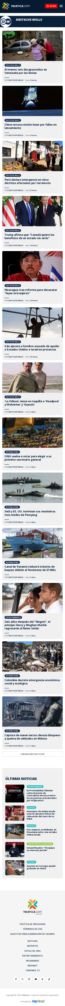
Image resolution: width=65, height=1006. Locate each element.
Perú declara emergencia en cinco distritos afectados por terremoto (32, 167)
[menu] (61, 6)
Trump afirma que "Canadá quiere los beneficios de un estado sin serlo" (32, 222)
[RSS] (42, 979)
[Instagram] (29, 979)
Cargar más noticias (33, 754)
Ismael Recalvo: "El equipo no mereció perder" (32, 849)
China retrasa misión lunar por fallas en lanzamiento (32, 112)
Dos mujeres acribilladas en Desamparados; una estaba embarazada (32, 831)
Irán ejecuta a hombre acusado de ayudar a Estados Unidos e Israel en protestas (32, 333)
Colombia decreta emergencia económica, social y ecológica (32, 667)
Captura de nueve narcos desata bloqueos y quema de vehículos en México (32, 722)
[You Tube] (35, 979)
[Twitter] (22, 979)
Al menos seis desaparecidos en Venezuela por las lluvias (32, 57)
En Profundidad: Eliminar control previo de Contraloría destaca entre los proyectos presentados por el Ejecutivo (32, 793)
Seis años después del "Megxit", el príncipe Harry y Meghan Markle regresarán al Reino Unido (32, 611)
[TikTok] (49, 979)
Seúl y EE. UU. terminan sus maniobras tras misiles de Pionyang (32, 499)
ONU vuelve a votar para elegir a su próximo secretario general (32, 444)
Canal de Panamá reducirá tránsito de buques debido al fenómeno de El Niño (32, 554)
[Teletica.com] (23, 6)
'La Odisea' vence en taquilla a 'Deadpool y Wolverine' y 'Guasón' (32, 388)
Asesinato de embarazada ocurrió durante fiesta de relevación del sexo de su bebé (32, 813)
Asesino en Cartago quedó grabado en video (32, 867)
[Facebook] (15, 979)
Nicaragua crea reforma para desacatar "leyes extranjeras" (32, 277)
